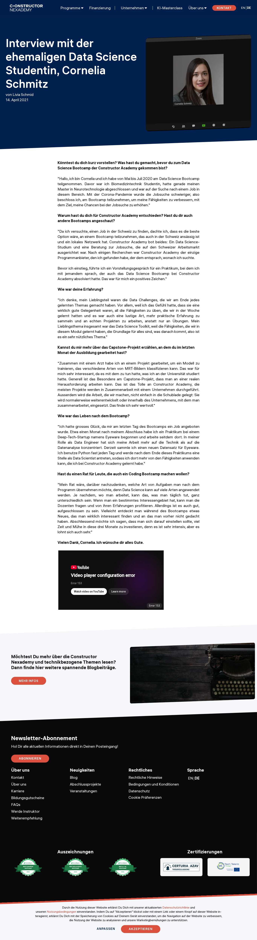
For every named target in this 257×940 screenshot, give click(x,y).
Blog (74, 777)
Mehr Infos (28, 681)
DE (249, 8)
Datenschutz (139, 791)
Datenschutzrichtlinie (175, 907)
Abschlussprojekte (85, 784)
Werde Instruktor (25, 811)
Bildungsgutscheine (27, 797)
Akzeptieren (141, 929)
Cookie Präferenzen (145, 797)
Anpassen (106, 928)
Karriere (17, 791)
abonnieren (30, 758)
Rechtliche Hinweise (145, 777)
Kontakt (224, 8)
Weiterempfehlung (26, 818)
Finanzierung (100, 8)
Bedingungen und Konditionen (153, 784)
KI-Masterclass (169, 8)
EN (243, 8)
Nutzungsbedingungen (61, 911)
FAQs (15, 804)
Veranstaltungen (83, 791)
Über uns (18, 784)
